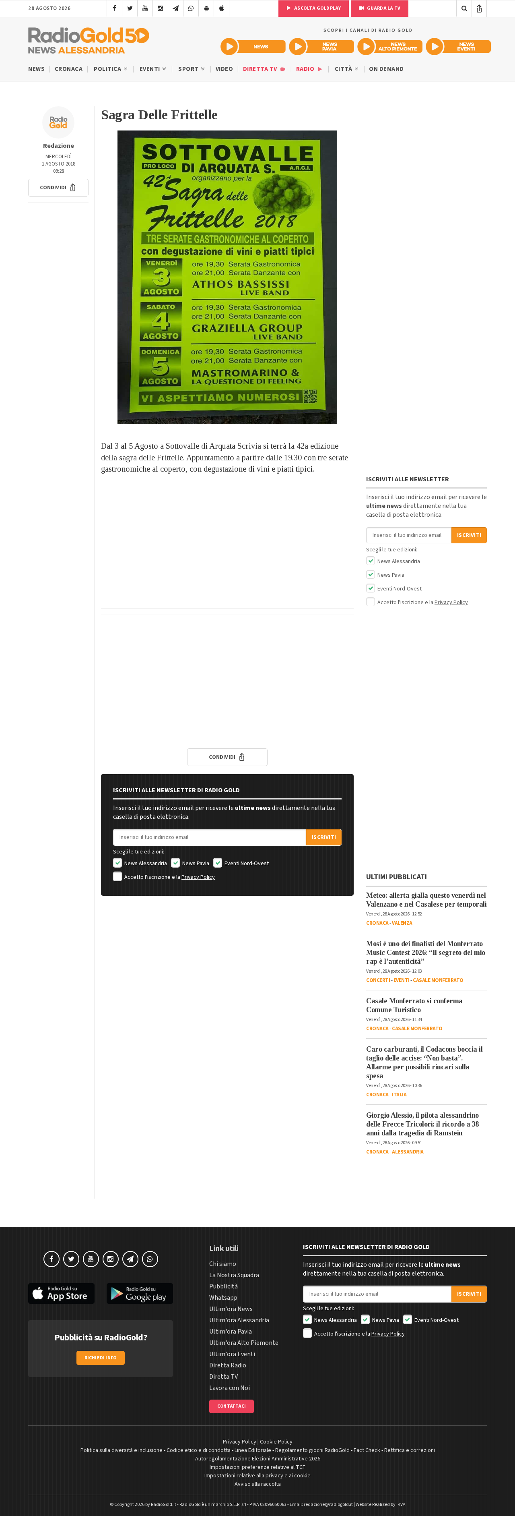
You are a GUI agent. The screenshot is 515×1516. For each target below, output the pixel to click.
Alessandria (408, 1152)
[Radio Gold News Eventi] (458, 46)
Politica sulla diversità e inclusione (121, 1450)
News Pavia (195, 863)
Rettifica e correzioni (409, 1450)
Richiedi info (100, 1357)
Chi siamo (222, 1263)
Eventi (151, 69)
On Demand (386, 69)
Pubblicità (223, 1286)
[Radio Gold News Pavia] (321, 46)
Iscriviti (324, 837)
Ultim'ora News (231, 1309)
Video (224, 69)
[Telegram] (175, 8)
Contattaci (231, 1406)
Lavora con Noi (229, 1387)
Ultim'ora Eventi (232, 1354)
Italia (399, 1094)
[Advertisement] (227, 545)
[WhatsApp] (190, 8)
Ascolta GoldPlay (317, 8)
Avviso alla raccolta (258, 1484)
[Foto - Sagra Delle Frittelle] (227, 277)
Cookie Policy (276, 1442)
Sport (189, 69)
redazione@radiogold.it (328, 1504)
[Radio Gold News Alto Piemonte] (389, 46)
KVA (402, 1504)
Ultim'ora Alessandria (239, 1320)
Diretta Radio (227, 1365)
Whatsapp (223, 1297)
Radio (306, 69)
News (36, 69)
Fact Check (367, 1450)
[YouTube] (145, 8)
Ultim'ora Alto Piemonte (243, 1342)
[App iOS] (221, 8)
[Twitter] (129, 8)
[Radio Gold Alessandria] (88, 38)
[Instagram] (160, 8)
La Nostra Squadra (234, 1275)
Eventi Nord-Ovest (246, 863)
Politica (108, 69)
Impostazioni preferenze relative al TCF (257, 1467)
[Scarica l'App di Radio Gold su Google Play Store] (140, 1293)
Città (344, 69)
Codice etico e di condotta (199, 1450)
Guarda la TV (383, 8)
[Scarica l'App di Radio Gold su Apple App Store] (61, 1293)
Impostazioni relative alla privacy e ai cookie (257, 1476)
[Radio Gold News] (253, 46)
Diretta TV (261, 69)
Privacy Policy (198, 877)
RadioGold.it (163, 1504)
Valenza (402, 923)
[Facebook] (114, 8)
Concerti (378, 980)
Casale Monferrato (438, 980)
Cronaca (69, 69)
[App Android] (206, 8)
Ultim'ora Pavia (230, 1331)
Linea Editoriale (253, 1450)
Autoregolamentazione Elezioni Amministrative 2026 (257, 1459)
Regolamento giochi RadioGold (312, 1450)
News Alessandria (145, 863)
